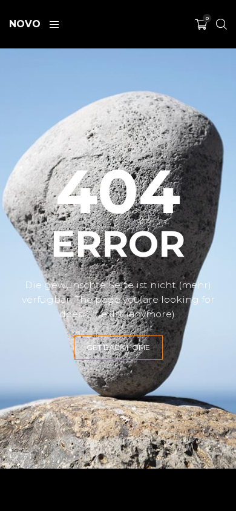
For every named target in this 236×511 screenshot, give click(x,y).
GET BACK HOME (118, 347)
